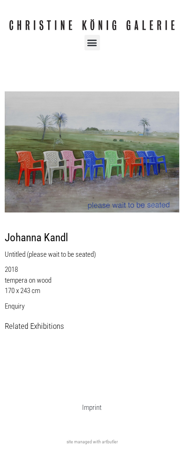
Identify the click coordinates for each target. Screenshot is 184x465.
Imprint (91, 407)
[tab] (34, 327)
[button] (92, 42)
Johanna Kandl (36, 237)
